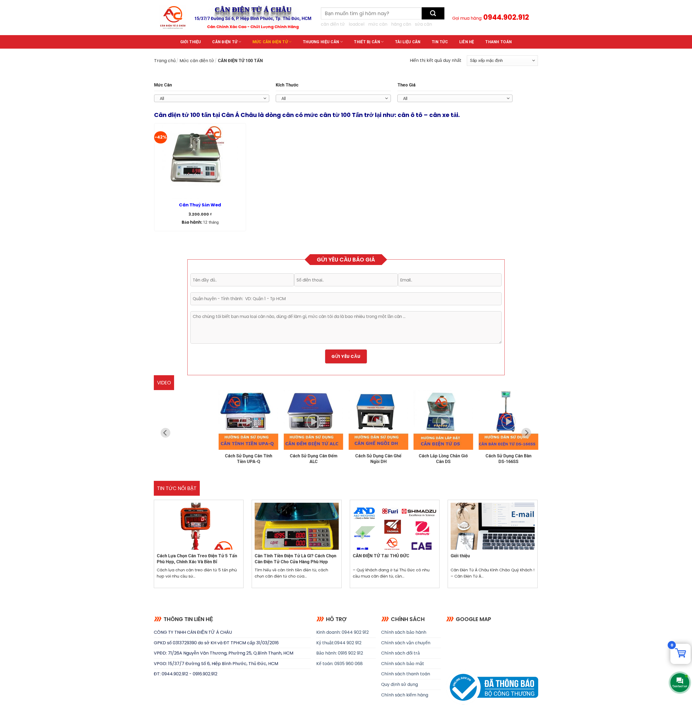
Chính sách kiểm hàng (404, 695)
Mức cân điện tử (270, 42)
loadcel (356, 24)
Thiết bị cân (367, 42)
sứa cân (423, 24)
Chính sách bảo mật (402, 663)
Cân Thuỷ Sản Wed (200, 205)
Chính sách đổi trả (400, 653)
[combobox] (211, 98)
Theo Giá (406, 85)
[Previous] (166, 432)
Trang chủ (165, 61)
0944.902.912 (506, 17)
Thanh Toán (498, 42)
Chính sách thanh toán (405, 674)
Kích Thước (287, 85)
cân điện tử (333, 24)
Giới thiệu (190, 42)
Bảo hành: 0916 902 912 (339, 653)
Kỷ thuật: (325, 643)
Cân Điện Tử (224, 42)
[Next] (526, 432)
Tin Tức (440, 42)
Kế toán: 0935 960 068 (339, 663)
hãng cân (401, 24)
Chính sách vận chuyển (405, 643)
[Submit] (433, 13)
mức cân (377, 24)
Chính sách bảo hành (403, 632)
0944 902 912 (347, 643)
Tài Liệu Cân (407, 42)
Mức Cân (163, 85)
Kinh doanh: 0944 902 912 (342, 632)
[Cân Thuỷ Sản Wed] (200, 161)
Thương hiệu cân (321, 42)
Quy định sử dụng (399, 684)
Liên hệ (466, 42)
